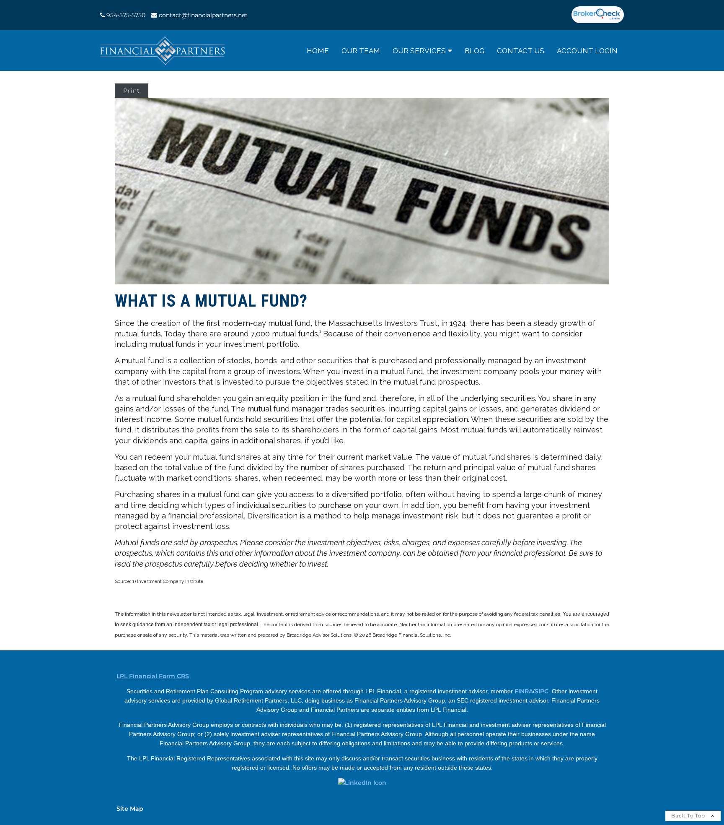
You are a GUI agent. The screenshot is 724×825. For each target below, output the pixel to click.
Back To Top (689, 815)
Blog (474, 51)
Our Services (419, 51)
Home (318, 51)
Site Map (129, 808)
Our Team (360, 51)
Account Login (587, 51)
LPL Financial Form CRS (152, 676)
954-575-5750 (125, 15)
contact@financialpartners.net (203, 15)
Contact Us (520, 51)
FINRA (524, 691)
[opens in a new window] (597, 15)
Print (131, 90)
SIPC (541, 691)
